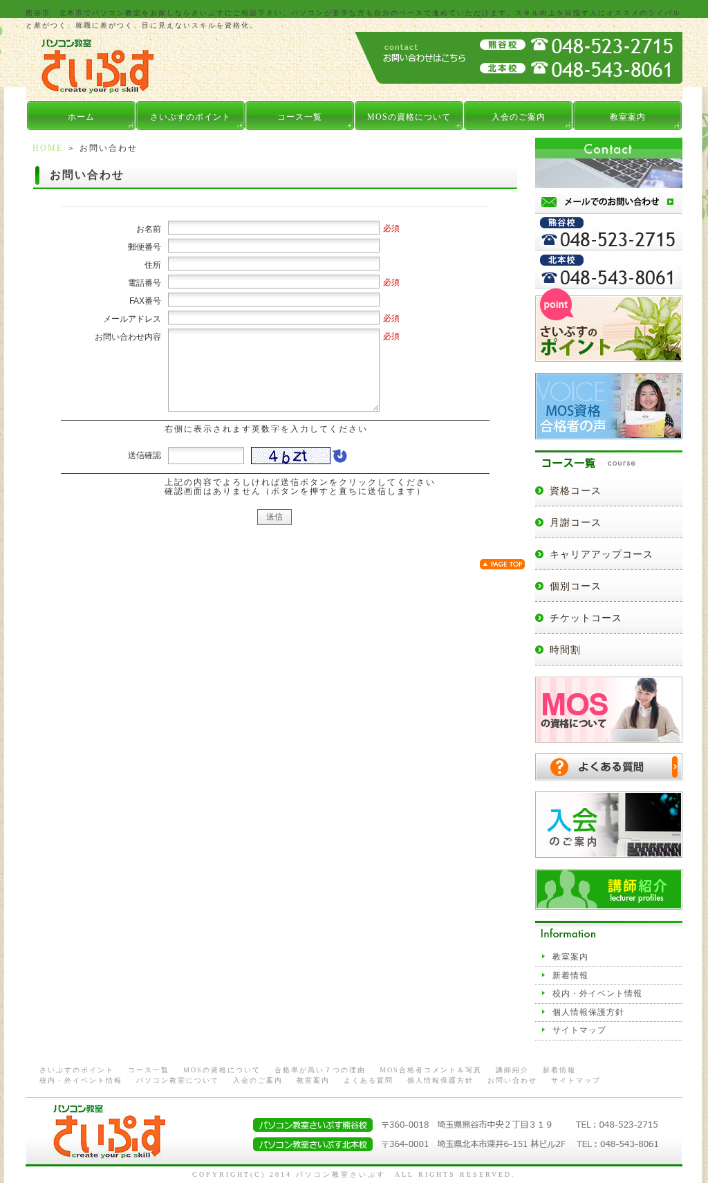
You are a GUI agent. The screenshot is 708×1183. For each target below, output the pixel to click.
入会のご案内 (519, 117)
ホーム (81, 117)
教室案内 (628, 117)
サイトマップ (579, 1030)
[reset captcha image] (338, 459)
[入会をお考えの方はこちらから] (608, 853)
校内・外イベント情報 (597, 993)
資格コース (576, 491)
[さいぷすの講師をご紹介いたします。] (608, 904)
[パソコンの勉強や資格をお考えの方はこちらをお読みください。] (608, 357)
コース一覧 (299, 117)
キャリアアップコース (601, 554)
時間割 (565, 650)
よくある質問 (368, 1080)
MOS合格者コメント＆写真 (431, 1070)
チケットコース (586, 618)
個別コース (576, 586)
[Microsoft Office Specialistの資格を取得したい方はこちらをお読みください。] (608, 737)
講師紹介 (512, 1070)
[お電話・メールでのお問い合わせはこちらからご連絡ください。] (608, 282)
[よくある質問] (608, 775)
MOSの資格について (409, 117)
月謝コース (576, 522)
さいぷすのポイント (190, 117)
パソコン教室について (177, 1080)
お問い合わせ (512, 1080)
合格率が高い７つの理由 (320, 1070)
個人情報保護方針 (588, 1012)
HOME (47, 148)
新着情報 (570, 975)
